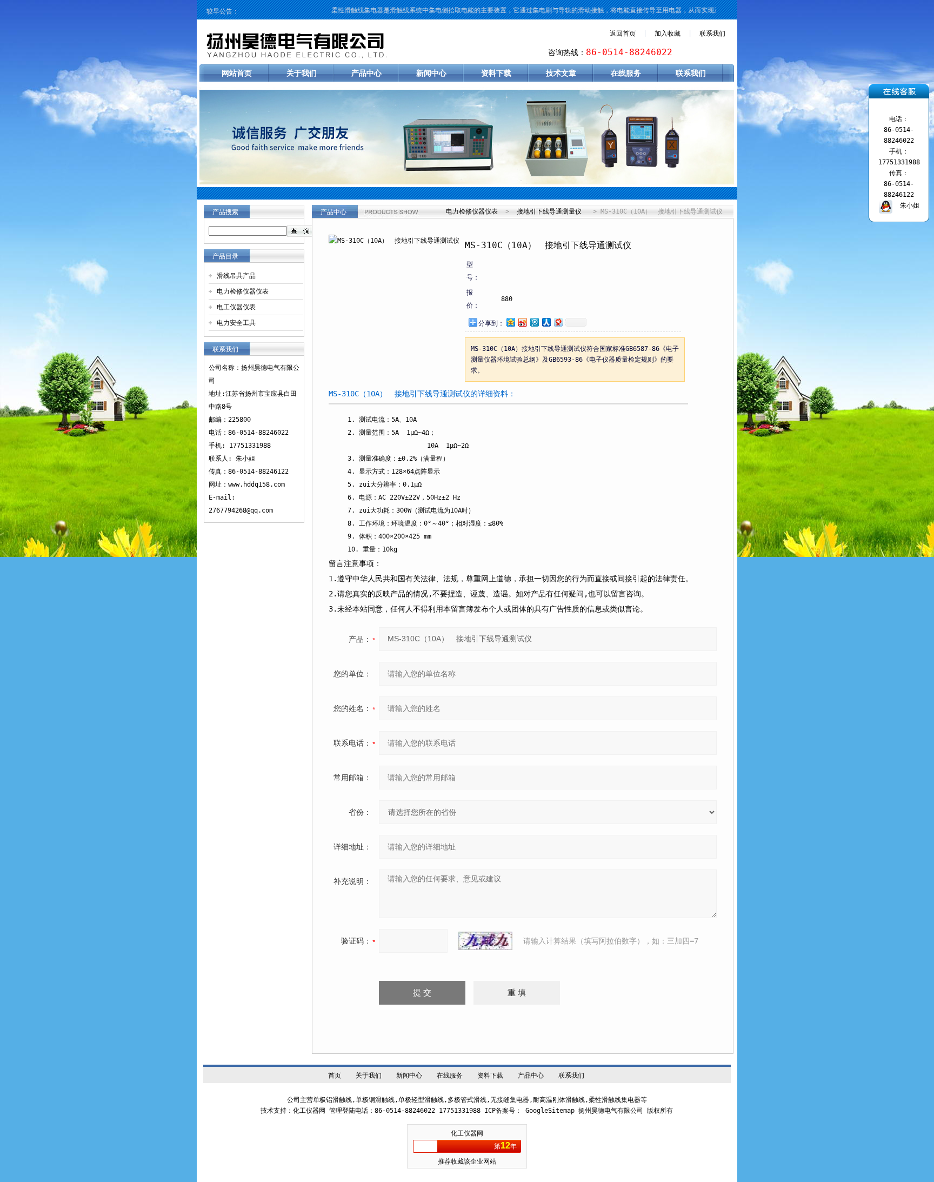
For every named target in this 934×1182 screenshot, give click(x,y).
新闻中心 (431, 73)
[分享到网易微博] (558, 322)
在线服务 (626, 73)
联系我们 (712, 33)
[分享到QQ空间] (510, 322)
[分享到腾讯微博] (534, 322)
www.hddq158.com (256, 484)
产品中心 (366, 73)
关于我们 (301, 73)
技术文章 (561, 73)
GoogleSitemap (550, 1110)
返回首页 (623, 33)
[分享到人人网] (546, 322)
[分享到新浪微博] (522, 322)
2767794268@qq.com (241, 510)
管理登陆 (342, 1110)
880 (506, 299)
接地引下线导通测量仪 (549, 211)
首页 (334, 1075)
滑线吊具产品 (236, 276)
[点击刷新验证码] (485, 941)
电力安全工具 (236, 323)
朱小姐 (905, 205)
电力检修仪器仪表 (243, 291)
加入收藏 (668, 33)
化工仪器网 (467, 1133)
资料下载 (496, 73)
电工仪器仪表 (236, 307)
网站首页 (237, 73)
